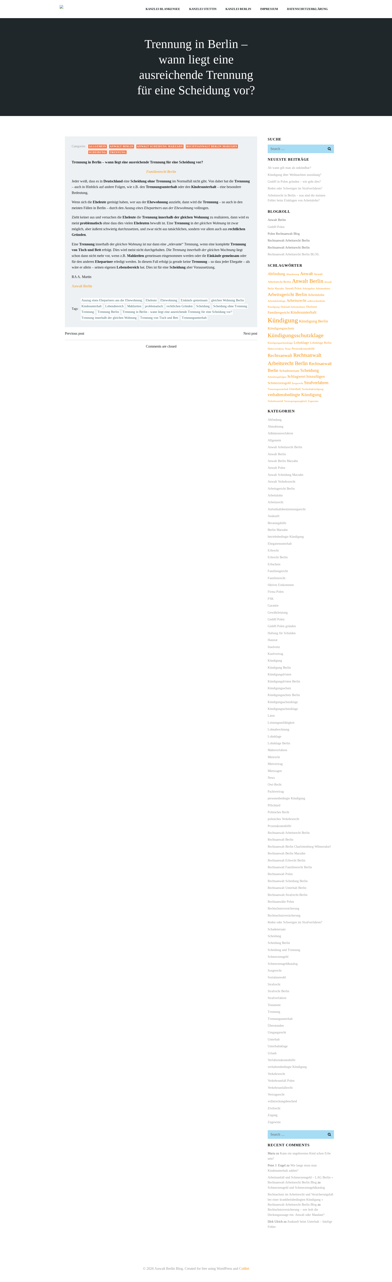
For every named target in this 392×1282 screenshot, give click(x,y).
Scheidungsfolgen (277, 377)
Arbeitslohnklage (277, 301)
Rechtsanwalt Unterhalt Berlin (287, 888)
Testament (274, 1005)
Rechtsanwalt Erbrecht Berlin (286, 860)
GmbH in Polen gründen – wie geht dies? (294, 181)
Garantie (273, 605)
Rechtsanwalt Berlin (280, 839)
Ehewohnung (168, 300)
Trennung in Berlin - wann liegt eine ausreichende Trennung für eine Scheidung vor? (177, 312)
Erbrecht (273, 550)
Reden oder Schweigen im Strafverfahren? (295, 188)
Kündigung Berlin (313, 321)
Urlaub (272, 1053)
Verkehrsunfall (275, 401)
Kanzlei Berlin (238, 9)
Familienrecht (276, 578)
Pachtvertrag (276, 791)
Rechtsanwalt (280, 355)
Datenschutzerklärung (307, 9)
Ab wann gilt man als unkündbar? (289, 167)
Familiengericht (279, 312)
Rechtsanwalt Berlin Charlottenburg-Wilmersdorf (299, 846)
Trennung (118, 152)
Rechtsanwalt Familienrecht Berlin (290, 867)
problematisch (154, 306)
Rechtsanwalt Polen (280, 874)
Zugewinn (313, 401)
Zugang (272, 1115)
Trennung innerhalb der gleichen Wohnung (109, 317)
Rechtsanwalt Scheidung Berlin (288, 881)
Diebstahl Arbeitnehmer (293, 307)
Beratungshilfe (277, 523)
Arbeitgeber (308, 288)
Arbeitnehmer (323, 288)
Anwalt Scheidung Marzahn (160, 146)
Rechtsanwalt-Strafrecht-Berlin (287, 895)
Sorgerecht (297, 383)
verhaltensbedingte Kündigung (294, 394)
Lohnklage (301, 342)
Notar (288, 349)
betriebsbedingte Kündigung (286, 536)
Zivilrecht (274, 1108)
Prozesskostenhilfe (303, 348)
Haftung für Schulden (282, 633)
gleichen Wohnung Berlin (227, 300)
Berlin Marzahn (278, 530)
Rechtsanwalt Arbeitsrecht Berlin (289, 833)
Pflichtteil (274, 805)
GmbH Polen (276, 227)
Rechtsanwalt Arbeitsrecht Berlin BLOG (293, 254)
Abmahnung (292, 274)
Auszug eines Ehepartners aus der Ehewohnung (111, 300)
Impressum (269, 9)
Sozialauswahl (277, 977)
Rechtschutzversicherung (283, 908)
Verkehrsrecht (276, 1074)
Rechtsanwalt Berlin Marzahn (211, 146)
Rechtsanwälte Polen (281, 901)
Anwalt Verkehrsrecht (281, 481)
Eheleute (151, 300)
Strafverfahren (316, 382)
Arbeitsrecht (296, 300)
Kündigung (283, 320)
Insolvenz (274, 647)
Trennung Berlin (108, 312)
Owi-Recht (275, 784)
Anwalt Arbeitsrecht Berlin (285, 447)
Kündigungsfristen (279, 674)
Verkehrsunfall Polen (281, 1080)
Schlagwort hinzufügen (306, 376)
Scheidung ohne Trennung (230, 306)
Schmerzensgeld (279, 383)
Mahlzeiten (134, 306)
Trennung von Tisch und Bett (159, 317)
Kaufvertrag (275, 654)
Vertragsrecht (276, 1094)
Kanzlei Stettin (202, 9)
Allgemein (97, 146)
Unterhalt (295, 389)
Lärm (271, 715)
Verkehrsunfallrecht (280, 1087)
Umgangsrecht (277, 1032)
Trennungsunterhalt (194, 317)
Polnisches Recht (278, 812)
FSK (271, 598)
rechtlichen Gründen (180, 306)
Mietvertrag (275, 764)
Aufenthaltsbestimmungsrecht (287, 509)
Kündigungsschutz (281, 328)
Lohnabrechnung (278, 729)
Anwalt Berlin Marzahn (283, 461)
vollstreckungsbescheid (282, 1101)
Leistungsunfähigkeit (281, 722)
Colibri (244, 1268)
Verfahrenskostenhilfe (281, 1060)
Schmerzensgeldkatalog (283, 963)
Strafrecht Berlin (278, 991)
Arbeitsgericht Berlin (287, 294)
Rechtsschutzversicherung (284, 915)
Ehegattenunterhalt (280, 543)
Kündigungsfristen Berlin (284, 681)
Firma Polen (276, 591)
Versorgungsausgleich (295, 401)
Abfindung (276, 274)
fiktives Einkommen (281, 585)
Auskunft (273, 516)
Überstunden (276, 1025)
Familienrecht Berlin (161, 172)
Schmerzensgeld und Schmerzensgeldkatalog (296, 1187)
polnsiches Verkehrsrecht (283, 819)
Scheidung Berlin (279, 943)
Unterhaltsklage (278, 1046)
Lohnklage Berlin (321, 342)
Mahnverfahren (276, 349)
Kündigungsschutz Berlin (284, 695)
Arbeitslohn (316, 295)
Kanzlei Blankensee (163, 9)
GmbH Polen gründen (282, 626)
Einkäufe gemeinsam (194, 300)
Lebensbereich (114, 306)
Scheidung (97, 152)
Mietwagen (275, 771)
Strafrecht (274, 984)
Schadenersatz (289, 371)
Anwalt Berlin (121, 146)
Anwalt (306, 273)
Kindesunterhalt (91, 306)
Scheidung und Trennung (284, 950)
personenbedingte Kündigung (286, 798)
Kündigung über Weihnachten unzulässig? (294, 175)
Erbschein (274, 564)
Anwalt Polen (293, 288)
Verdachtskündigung (312, 389)
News (271, 777)
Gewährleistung (278, 612)
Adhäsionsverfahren (280, 433)
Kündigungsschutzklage (295, 335)
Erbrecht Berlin (278, 557)
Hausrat (272, 640)
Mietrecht (274, 757)
